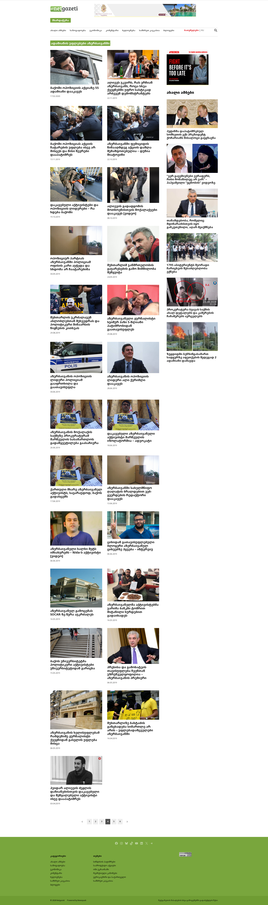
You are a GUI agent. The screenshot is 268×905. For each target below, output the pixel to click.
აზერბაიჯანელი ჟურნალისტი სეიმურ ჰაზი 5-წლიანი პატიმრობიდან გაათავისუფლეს (131, 323)
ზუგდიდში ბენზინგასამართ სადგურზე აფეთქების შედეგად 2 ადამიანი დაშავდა (191, 357)
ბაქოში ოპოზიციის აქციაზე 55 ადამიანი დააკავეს (74, 89)
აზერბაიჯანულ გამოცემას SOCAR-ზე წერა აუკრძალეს (72, 612)
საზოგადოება (78, 30)
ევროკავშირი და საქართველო (109, 877)
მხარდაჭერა (60, 20)
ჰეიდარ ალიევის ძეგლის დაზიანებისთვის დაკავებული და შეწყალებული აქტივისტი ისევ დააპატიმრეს (74, 793)
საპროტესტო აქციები (104, 865)
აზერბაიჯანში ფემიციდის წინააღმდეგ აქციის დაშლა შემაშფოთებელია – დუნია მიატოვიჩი (129, 149)
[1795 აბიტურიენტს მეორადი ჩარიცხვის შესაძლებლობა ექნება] (192, 248)
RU (202, 30)
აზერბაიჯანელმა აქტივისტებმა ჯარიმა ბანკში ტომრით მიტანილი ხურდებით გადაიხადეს (133, 609)
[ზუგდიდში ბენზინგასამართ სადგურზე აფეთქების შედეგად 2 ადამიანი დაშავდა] (192, 337)
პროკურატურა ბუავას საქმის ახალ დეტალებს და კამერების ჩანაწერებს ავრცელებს (190, 312)
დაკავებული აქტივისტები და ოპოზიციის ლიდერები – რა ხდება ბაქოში (74, 208)
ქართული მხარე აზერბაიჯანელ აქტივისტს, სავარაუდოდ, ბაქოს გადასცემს (76, 493)
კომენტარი (112, 30)
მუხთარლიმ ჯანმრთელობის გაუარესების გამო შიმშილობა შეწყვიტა (131, 268)
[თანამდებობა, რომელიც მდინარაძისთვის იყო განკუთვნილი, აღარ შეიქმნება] (192, 203)
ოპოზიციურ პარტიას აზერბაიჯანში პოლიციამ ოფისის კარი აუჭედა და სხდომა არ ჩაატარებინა (70, 263)
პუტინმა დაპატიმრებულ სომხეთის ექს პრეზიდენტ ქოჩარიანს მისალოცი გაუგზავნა (191, 134)
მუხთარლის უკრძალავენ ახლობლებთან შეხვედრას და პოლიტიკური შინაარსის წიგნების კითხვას (74, 322)
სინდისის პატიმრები (104, 861)
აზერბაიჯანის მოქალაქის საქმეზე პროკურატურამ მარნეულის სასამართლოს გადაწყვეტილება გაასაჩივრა (74, 437)
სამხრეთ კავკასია (149, 30)
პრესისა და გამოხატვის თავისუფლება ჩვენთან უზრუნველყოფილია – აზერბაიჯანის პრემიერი (126, 672)
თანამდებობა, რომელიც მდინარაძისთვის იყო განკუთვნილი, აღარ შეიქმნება (190, 223)
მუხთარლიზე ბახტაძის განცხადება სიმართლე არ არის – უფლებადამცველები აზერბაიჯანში (130, 728)
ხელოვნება (128, 30)
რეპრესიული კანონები (105, 873)
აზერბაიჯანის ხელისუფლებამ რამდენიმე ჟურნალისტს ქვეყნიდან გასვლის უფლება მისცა (75, 737)
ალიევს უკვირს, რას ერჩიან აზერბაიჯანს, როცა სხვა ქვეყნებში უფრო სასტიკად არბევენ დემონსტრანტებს (130, 87)
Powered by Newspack (76, 900)
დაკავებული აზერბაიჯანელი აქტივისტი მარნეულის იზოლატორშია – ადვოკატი (131, 437)
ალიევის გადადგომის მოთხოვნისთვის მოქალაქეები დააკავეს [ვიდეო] (132, 209)
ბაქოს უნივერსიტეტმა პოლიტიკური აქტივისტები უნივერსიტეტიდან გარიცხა (72, 664)
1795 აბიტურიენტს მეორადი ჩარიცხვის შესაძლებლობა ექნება (188, 268)
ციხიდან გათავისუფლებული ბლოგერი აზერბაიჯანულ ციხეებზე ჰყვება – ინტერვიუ (130, 545)
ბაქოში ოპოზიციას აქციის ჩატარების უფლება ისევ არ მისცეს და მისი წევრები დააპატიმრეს (72, 149)
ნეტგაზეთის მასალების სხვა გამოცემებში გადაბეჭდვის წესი (188, 900)
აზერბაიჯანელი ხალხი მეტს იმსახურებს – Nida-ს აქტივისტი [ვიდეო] (75, 552)
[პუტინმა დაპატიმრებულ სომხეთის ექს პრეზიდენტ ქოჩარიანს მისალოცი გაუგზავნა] (192, 114)
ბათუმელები (191, 30)
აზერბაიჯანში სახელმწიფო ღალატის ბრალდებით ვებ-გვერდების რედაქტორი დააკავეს (129, 493)
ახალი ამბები (58, 30)
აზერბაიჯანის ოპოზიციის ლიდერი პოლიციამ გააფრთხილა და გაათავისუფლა (71, 381)
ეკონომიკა (95, 30)
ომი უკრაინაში (101, 869)
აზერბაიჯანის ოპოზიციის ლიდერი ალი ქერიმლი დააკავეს (128, 380)
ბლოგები (168, 30)
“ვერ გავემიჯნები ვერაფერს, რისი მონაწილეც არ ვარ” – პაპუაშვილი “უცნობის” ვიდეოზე (191, 179)
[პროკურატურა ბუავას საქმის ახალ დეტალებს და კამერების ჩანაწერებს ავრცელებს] (192, 292)
